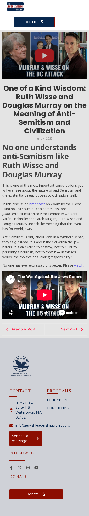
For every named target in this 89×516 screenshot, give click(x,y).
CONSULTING (58, 408)
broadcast (37, 204)
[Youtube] (36, 468)
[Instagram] (28, 468)
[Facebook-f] (11, 468)
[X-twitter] (20, 468)
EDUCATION (57, 400)
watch (78, 265)
